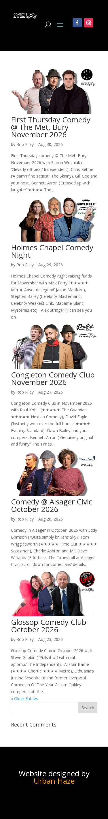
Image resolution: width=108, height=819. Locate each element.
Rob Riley (25, 144)
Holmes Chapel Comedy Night (52, 251)
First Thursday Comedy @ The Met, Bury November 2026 (50, 127)
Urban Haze (54, 781)
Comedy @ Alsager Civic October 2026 (51, 505)
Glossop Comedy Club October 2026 (48, 626)
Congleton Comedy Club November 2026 (53, 378)
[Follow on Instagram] (88, 22)
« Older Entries (24, 698)
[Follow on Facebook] (77, 22)
